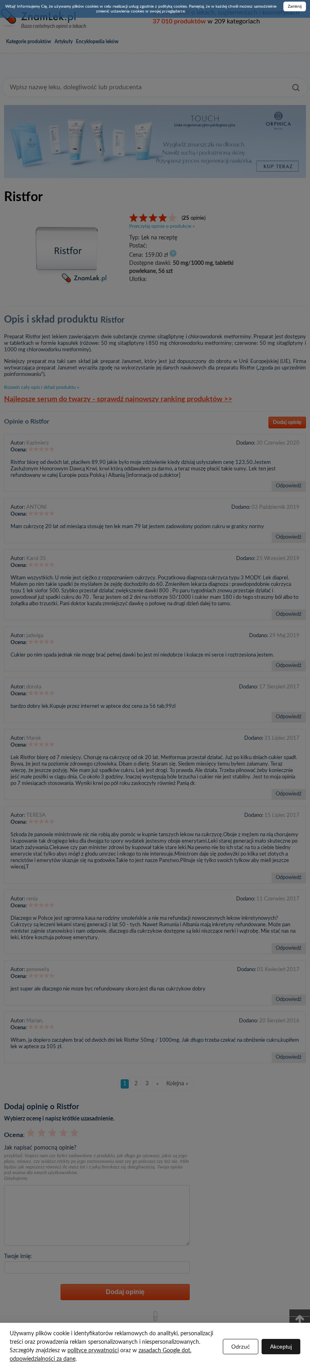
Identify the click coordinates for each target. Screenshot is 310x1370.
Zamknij (295, 6)
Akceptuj (281, 1346)
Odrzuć (240, 1346)
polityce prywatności (93, 1350)
